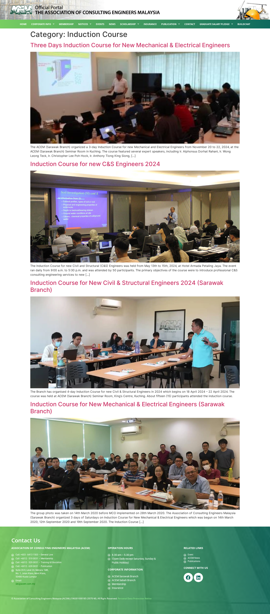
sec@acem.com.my (25, 584)
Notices (83, 24)
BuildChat (243, 24)
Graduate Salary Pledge (215, 24)
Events (100, 24)
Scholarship (128, 24)
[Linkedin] (198, 577)
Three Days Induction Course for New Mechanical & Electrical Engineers (130, 45)
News (112, 24)
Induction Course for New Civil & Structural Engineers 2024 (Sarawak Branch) (126, 286)
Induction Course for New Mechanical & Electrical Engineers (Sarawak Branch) (127, 408)
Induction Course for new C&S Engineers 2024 (95, 164)
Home (23, 24)
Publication (169, 24)
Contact (189, 24)
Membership (66, 24)
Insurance (150, 24)
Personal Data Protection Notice (135, 598)
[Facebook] (188, 577)
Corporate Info (41, 24)
